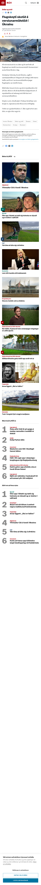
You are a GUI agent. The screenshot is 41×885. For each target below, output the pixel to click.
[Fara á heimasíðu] (7, 3)
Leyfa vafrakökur (20, 880)
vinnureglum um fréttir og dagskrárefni (28, 139)
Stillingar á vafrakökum (20, 870)
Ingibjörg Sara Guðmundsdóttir (11, 29)
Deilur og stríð (7, 9)
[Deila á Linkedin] (11, 12)
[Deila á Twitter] (8, 12)
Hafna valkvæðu (20, 875)
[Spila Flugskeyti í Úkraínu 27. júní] (20, 50)
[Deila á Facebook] (5, 12)
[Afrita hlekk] (3, 12)
